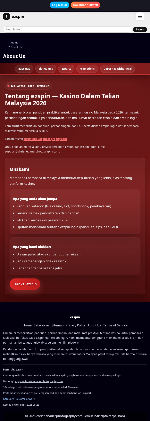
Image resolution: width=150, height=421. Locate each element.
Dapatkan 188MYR (85, 5)
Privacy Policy (76, 325)
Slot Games (46, 68)
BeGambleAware (25, 399)
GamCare (8, 399)
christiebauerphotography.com (45, 139)
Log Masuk (59, 5)
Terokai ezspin (25, 284)
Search (140, 29)
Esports (66, 68)
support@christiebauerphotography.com (39, 381)
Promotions (87, 68)
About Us (94, 325)
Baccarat (24, 68)
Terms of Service (115, 325)
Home (14, 42)
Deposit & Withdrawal (118, 68)
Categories (42, 325)
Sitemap (58, 325)
